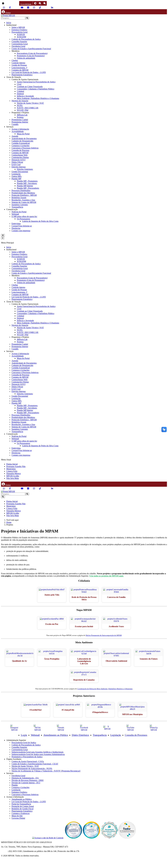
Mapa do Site (17, 816)
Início (8, 23)
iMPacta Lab (22, 115)
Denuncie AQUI (18, 160)
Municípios (11, 469)
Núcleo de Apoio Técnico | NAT (30, 103)
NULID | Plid (22, 110)
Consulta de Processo (20, 150)
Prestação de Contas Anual (23, 806)
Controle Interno (18, 63)
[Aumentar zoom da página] (40, 3)
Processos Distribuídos (21, 190)
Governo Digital (18, 818)
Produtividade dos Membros (23, 193)
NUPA (20, 105)
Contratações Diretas (20, 157)
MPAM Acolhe (12, 476)
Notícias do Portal (19, 212)
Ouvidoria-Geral (18, 46)
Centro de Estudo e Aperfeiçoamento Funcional (31, 49)
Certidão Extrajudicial (21, 143)
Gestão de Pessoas (19, 65)
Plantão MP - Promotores (27, 181)
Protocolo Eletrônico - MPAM (24, 195)
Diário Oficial (17, 162)
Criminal (20, 91)
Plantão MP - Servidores (27, 183)
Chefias (15, 60)
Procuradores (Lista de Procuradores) (32, 53)
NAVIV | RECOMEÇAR (27, 108)
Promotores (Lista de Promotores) (31, 56)
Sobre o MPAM (18, 27)
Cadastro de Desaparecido (22, 141)
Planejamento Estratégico (22, 75)
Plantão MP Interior (25, 186)
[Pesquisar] (27, 18)
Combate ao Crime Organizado (30, 86)
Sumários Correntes (20, 205)
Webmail (15, 214)
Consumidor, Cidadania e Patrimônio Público (35, 89)
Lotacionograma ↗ (19, 68)
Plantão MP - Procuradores (28, 188)
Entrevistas (16, 223)
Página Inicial (12, 464)
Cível (19, 84)
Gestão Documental (20, 171)
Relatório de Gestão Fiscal (22, 809)
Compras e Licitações (20, 145)
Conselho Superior (19, 41)
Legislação (16, 174)
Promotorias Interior (20, 122)
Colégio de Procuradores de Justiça (26, 39)
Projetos (20, 117)
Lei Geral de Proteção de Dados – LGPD (29, 72)
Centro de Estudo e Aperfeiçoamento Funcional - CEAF (35, 764)
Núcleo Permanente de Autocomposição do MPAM (104, 635)
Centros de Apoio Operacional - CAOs (28, 761)
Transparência (17, 207)
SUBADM (21, 37)
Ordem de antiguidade (26, 58)
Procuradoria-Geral (19, 32)
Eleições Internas (19, 167)
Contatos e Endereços (21, 813)
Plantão (15, 785)
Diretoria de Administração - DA (25, 778)
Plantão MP (16, 179)
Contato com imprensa (21, 231)
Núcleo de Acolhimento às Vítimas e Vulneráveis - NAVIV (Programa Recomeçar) (46, 771)
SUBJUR (21, 34)
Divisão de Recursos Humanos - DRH (27, 780)
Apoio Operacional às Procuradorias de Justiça (36, 82)
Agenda (15, 136)
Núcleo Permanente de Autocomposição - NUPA (32, 768)
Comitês (15, 124)
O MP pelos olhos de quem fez (24, 216)
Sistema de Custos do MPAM (24, 202)
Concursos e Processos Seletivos (25, 148)
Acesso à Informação (20, 129)
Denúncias (16, 228)
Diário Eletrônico (80, 735)
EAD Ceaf (16, 164)
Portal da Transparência (21, 804)
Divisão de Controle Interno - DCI (26, 783)
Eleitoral (20, 94)
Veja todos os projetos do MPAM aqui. (106, 576)
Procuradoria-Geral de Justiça (24, 742)
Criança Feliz (11, 471)
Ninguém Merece (13, 473)
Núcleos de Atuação (20, 101)
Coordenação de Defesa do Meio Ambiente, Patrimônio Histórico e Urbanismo (105, 689)
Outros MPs (17, 176)
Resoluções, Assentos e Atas (23, 200)
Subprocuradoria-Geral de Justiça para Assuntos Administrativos (38, 754)
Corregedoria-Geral (20, 44)
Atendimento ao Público (55, 735)
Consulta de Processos (136, 735)
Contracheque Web (19, 155)
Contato (4, 851)
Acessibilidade (18, 131)
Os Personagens (23, 219)
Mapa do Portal (23, 134)
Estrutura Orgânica (19, 30)
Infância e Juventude (25, 96)
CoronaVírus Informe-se (22, 226)
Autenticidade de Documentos (24, 138)
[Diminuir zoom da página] (45, 3)
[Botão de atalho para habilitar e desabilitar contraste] (35, 3)
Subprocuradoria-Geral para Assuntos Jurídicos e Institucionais (37, 752)
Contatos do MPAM (20, 70)
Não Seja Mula (12, 478)
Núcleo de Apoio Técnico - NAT (25, 766)
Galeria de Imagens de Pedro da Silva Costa (40, 221)
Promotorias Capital (20, 119)
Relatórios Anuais (19, 197)
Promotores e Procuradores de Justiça (27, 757)
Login (24, 735)
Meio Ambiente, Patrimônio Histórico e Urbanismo (38, 98)
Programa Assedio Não (15, 466)
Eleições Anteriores (25, 169)
